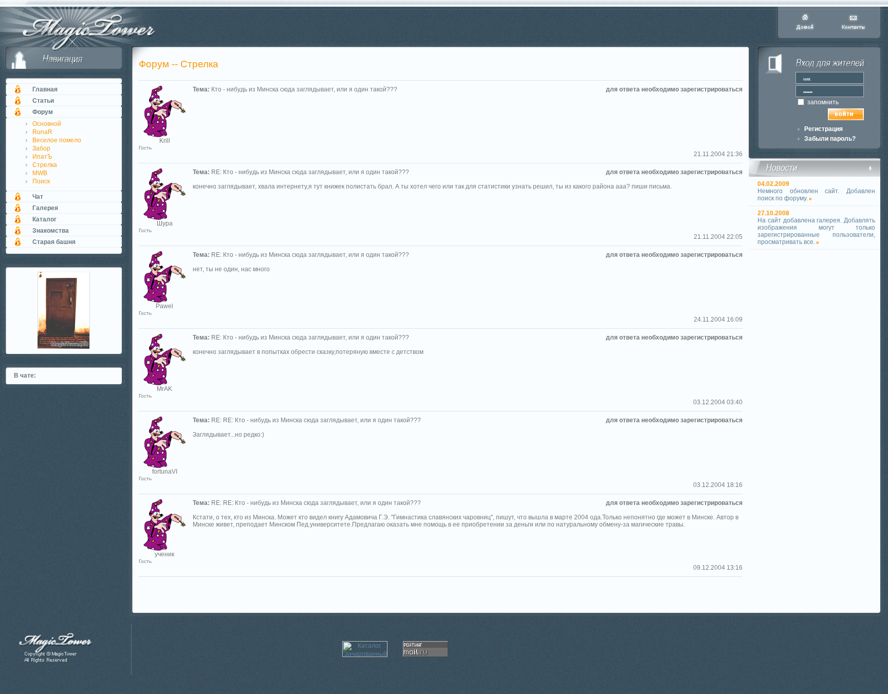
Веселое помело (56, 140)
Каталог (44, 219)
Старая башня (54, 242)
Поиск (41, 181)
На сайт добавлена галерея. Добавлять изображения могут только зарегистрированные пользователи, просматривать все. (816, 231)
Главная (45, 89)
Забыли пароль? (830, 138)
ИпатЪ (42, 156)
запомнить (822, 102)
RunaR (42, 132)
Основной (46, 123)
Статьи (43, 100)
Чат (37, 196)
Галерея (45, 208)
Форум (42, 112)
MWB (39, 173)
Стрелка (44, 164)
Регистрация (823, 129)
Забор (41, 148)
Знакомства (50, 230)
